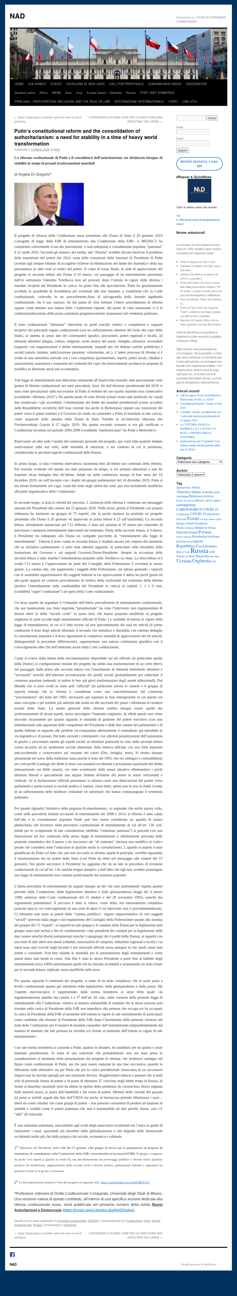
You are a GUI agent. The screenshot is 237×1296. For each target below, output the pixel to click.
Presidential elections (205, 536)
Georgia (204, 519)
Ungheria (201, 560)
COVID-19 (198, 513)
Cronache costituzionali (71, 1221)
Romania (211, 546)
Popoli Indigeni (183, 536)
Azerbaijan (182, 496)
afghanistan (183, 487)
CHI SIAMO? (37, 84)
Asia (68, 92)
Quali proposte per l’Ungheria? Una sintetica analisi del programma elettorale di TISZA (200, 445)
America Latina (25, 92)
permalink (70, 1225)
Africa (43, 92)
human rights (215, 519)
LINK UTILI (189, 101)
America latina (188, 491)
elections (213, 513)
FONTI (173, 101)
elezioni (181, 519)
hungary (180, 523)
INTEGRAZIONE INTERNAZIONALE (139, 101)
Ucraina (183, 561)
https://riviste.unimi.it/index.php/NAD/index (98, 1210)
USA (213, 561)
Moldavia (201, 528)
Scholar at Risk (185, 556)
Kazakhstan (201, 523)
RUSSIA (93, 1221)
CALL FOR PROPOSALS (126, 84)
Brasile (200, 500)
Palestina (182, 532)
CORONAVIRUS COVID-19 (197, 509)
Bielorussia (196, 496)
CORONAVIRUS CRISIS (164, 84)
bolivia (208, 496)
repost (198, 541)
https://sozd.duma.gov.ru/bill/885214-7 (125, 1182)
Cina (79, 92)
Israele (190, 523)
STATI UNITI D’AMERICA (157, 92)
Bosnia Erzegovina (185, 500)
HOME (19, 84)
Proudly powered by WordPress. (199, 1264)
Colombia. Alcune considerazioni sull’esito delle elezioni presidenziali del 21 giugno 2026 (200, 416)
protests (181, 541)
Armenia (207, 492)
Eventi (193, 518)
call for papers (213, 500)
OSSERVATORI (196, 84)
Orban (212, 528)
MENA (56, 92)
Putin (147, 1221)
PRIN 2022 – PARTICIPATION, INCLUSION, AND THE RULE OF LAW (62, 101)
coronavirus (186, 504)
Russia (130, 92)
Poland (193, 532)
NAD (17, 16)
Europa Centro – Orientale (104, 92)
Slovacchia (202, 556)
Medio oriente (185, 528)
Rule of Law (183, 552)
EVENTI (56, 84)
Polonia (205, 532)
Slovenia (214, 556)
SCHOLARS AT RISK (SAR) (85, 84)
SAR (212, 552)
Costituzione (134, 1221)
